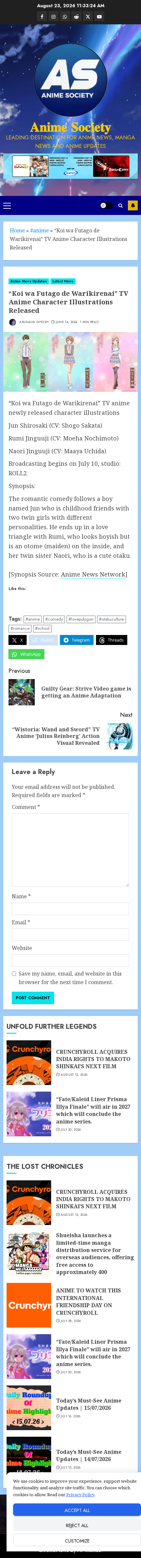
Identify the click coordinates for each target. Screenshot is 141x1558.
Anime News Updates (28, 281)
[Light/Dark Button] (106, 205)
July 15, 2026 (71, 1467)
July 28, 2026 (71, 1321)
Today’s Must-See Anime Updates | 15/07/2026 (88, 1404)
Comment (26, 807)
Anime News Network (93, 574)
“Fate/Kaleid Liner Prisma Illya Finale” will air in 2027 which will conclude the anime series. (93, 1110)
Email (21, 922)
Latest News (62, 281)
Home (17, 230)
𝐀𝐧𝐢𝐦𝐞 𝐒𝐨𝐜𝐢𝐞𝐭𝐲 (70, 126)
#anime (39, 230)
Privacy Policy (80, 1495)
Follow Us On (133, 205)
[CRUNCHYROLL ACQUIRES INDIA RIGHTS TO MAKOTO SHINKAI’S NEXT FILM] (29, 1062)
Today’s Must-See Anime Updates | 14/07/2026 (88, 1455)
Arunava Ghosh (33, 321)
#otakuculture (111, 619)
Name (21, 896)
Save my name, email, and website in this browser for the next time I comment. (70, 978)
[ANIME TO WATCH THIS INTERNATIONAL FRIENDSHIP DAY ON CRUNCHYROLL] (29, 1305)
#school (42, 628)
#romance (20, 628)
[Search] (120, 205)
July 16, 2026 (71, 1416)
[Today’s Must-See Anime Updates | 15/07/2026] (29, 1407)
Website (22, 948)
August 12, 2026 (74, 1075)
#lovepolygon (81, 619)
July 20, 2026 (71, 1129)
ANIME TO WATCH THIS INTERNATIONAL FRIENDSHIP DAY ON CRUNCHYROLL (88, 1301)
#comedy (54, 619)
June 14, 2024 (66, 322)
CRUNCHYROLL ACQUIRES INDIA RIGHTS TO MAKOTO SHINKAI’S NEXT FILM (93, 1059)
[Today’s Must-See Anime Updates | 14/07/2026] (29, 1459)
